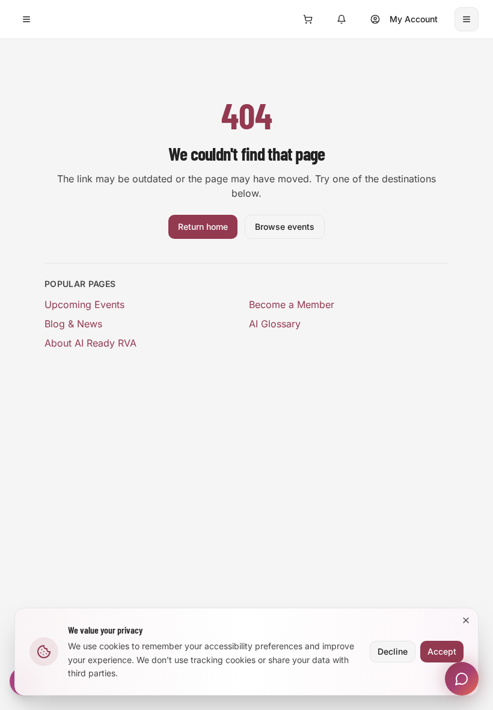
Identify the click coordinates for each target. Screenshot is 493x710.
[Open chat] (462, 679)
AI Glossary (275, 324)
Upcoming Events (84, 304)
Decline (393, 651)
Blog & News (73, 324)
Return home (203, 226)
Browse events (284, 226)
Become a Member (291, 304)
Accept (441, 651)
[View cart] (308, 19)
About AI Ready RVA (90, 343)
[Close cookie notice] (466, 620)
